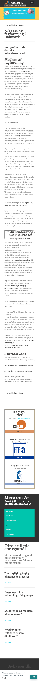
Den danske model (24, 71)
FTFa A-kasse (13, 439)
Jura (7, 525)
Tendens (8, 529)
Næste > (21, 25)
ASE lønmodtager (21, 205)
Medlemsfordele (11, 520)
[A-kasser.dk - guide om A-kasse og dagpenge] (15, 2)
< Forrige (7, 25)
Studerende (9, 511)
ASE (10, 419)
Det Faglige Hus (15, 466)
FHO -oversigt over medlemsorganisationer (19, 365)
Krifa (6, 205)
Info (18, 431)
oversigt (17, 136)
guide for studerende (23, 239)
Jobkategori (9, 516)
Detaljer (4, 678)
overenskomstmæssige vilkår (20, 260)
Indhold (14, 25)
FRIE (10, 205)
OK (33, 677)
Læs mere (7, 583)
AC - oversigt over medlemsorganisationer (18, 371)
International (10, 534)
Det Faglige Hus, (27, 203)
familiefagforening (23, 419)
